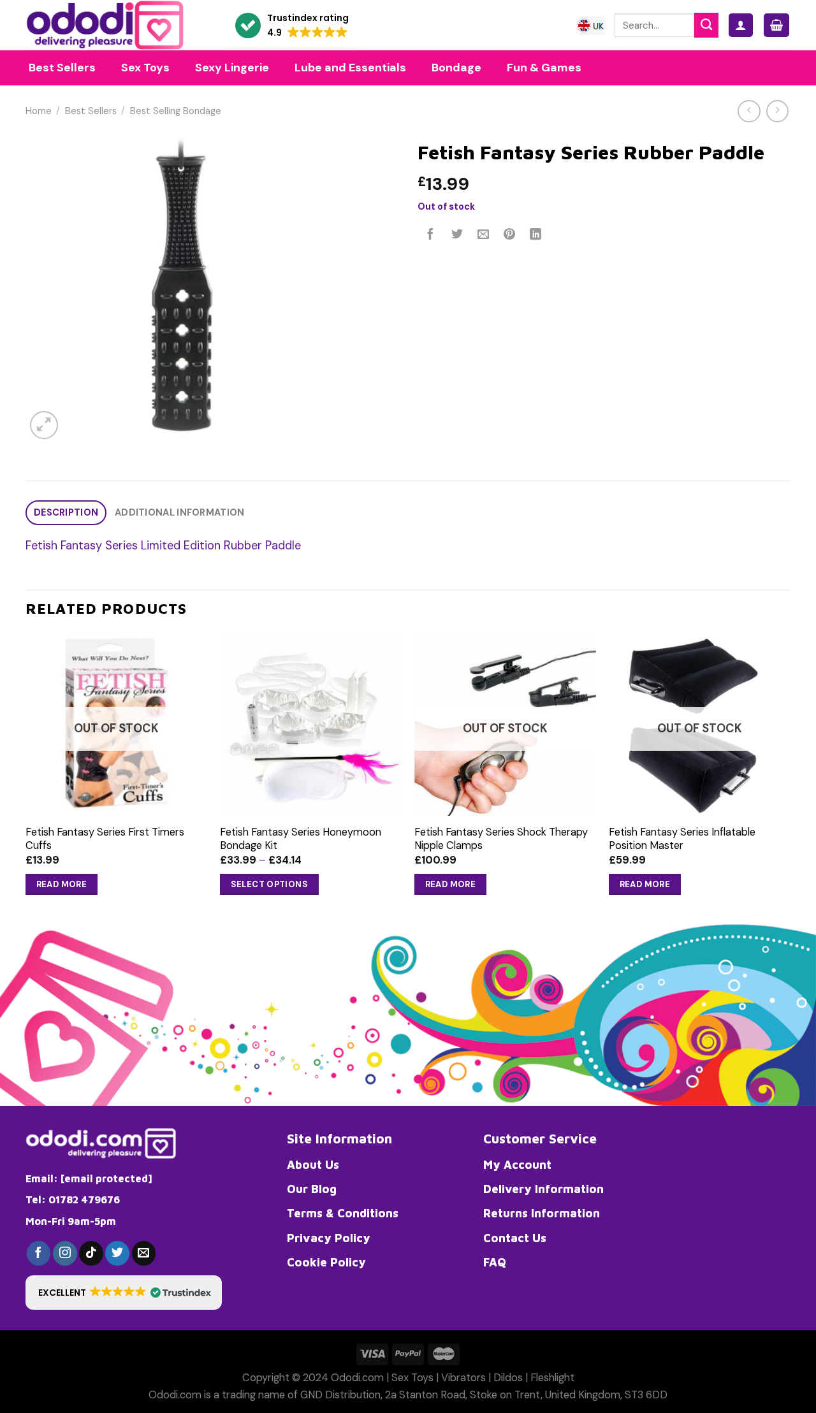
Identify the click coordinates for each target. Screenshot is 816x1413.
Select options (270, 884)
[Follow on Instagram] (65, 1253)
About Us (313, 1164)
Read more (61, 884)
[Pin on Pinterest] (509, 235)
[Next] (789, 776)
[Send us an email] (144, 1253)
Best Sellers (91, 111)
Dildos (508, 1377)
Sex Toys (412, 1377)
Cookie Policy (326, 1262)
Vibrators (463, 1377)
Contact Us (514, 1238)
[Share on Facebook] (431, 235)
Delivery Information (543, 1189)
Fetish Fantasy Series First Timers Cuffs (105, 838)
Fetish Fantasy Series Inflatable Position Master (682, 838)
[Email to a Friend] (483, 235)
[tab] (66, 512)
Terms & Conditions (342, 1213)
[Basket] (776, 25)
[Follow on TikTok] (91, 1253)
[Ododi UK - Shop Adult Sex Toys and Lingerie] (116, 25)
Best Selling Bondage (175, 111)
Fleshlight (552, 1377)
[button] (292, 25)
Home (39, 111)
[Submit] (706, 25)
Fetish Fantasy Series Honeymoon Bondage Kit (300, 838)
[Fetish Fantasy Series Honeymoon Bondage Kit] (311, 724)
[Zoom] (44, 425)
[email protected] (106, 1178)
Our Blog (312, 1189)
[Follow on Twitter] (117, 1253)
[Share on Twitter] (457, 235)
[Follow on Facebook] (39, 1253)
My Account (517, 1164)
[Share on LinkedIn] (536, 235)
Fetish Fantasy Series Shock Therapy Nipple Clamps (501, 838)
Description (66, 513)
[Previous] (26, 776)
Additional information (179, 513)
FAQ (494, 1262)
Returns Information (541, 1213)
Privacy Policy (328, 1238)
